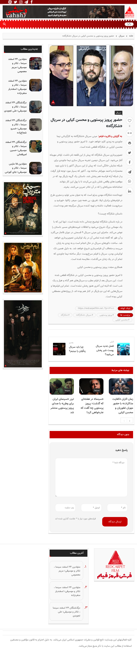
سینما (126, 390)
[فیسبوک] (129, 162)
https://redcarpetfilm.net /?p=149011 (96, 308)
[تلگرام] (129, 171)
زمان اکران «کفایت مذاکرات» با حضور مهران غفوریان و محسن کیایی (122, 406)
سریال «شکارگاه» (83, 315)
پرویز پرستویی (106, 315)
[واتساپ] (129, 181)
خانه (130, 36)
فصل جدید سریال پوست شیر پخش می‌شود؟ (105, 350)
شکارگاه (64, 315)
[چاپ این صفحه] (129, 142)
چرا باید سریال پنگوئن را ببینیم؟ (77, 349)
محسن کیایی (121, 320)
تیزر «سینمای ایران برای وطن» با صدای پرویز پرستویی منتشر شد (62, 406)
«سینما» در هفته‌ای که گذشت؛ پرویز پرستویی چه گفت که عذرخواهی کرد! (92, 406)
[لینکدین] (129, 191)
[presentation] (124, 420)
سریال (121, 36)
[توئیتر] (129, 152)
